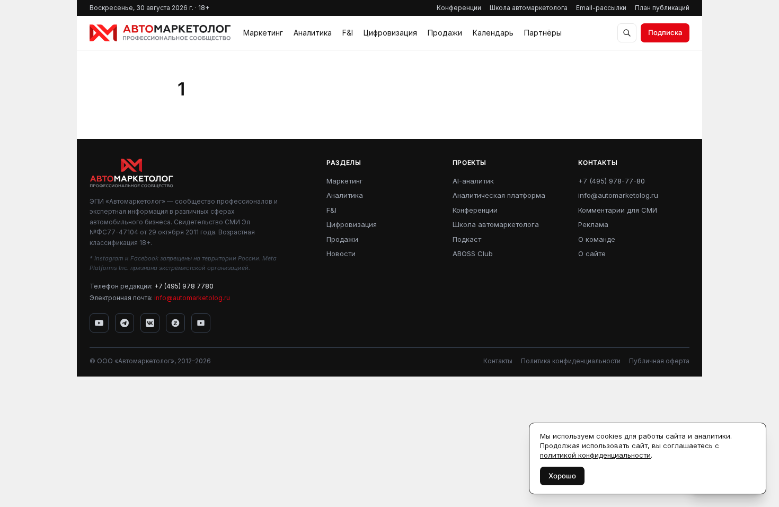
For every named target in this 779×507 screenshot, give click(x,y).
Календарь (493, 32)
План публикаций (662, 8)
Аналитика (313, 32)
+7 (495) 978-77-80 (611, 181)
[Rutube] (200, 323)
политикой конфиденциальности (595, 455)
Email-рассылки (601, 8)
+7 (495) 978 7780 (184, 286)
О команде (596, 239)
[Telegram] (124, 323)
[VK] (150, 323)
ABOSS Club (473, 253)
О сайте (592, 253)
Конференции (459, 8)
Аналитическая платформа (499, 195)
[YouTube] (99, 323)
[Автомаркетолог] (160, 32)
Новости (341, 253)
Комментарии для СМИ (617, 210)
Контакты (497, 361)
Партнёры (543, 32)
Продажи (445, 32)
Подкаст (467, 239)
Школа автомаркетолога (529, 8)
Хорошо (562, 475)
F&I (347, 32)
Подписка (665, 32)
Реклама (593, 224)
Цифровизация (390, 32)
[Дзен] (175, 323)
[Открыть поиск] (626, 32)
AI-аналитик (473, 181)
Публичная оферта (659, 361)
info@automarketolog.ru (192, 298)
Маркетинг (263, 32)
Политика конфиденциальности (571, 361)
